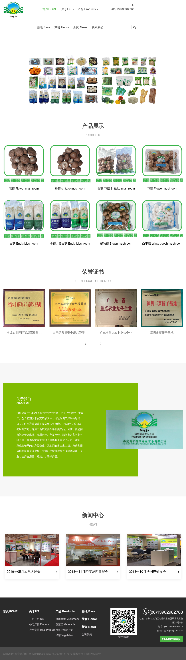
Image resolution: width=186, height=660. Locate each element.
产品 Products (87, 9)
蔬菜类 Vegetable (65, 624)
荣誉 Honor (62, 27)
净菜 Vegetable (64, 635)
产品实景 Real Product (42, 629)
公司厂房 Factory (39, 624)
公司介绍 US (36, 619)
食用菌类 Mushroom (67, 619)
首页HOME (50, 9)
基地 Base (44, 27)
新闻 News (80, 27)
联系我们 (98, 27)
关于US (66, 9)
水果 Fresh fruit (64, 629)
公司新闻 (87, 634)
